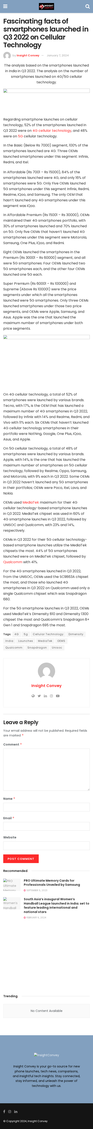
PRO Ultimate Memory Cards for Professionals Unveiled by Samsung (52, 882)
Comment (12, 744)
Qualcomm (12, 562)
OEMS (61, 641)
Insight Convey (28, 55)
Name (9, 799)
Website (9, 837)
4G (16, 634)
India (9, 641)
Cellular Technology (48, 634)
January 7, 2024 (58, 55)
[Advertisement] (46, 958)
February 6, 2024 (36, 917)
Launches (25, 641)
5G (21, 136)
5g (26, 634)
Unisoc (57, 647)
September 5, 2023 (36, 890)
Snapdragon (37, 647)
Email (8, 818)
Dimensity (76, 634)
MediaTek (30, 502)
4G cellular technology (51, 130)
